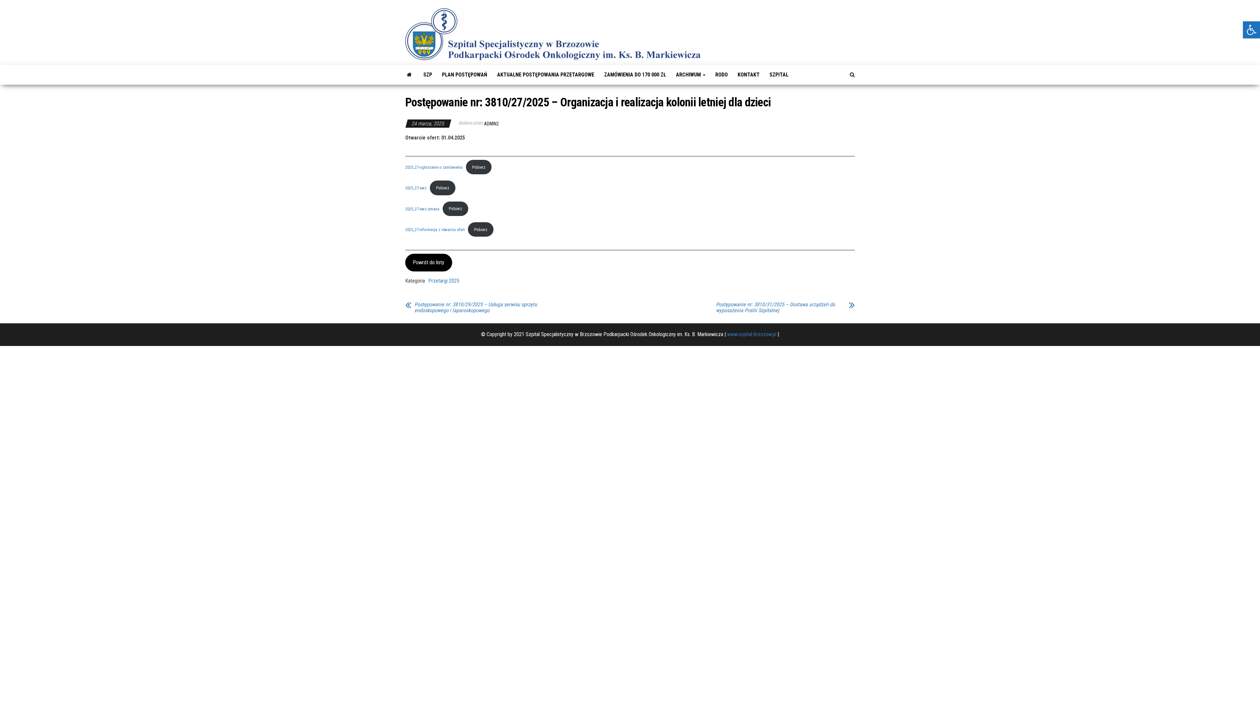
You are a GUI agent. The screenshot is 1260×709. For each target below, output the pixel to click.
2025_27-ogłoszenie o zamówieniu (434, 167)
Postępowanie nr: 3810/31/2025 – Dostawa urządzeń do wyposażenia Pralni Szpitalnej (775, 307)
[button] (1251, 29)
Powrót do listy (428, 262)
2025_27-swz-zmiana (422, 208)
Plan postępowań (464, 75)
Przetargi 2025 (443, 281)
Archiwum (689, 75)
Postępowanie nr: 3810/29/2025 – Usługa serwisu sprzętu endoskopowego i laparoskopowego (475, 307)
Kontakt (749, 75)
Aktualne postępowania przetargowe (545, 75)
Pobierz (478, 167)
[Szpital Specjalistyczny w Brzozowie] (409, 75)
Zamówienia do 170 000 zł (635, 75)
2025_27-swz (416, 187)
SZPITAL (778, 75)
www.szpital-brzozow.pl (751, 334)
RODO (721, 75)
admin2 (491, 123)
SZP (427, 75)
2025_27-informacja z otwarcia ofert (435, 229)
